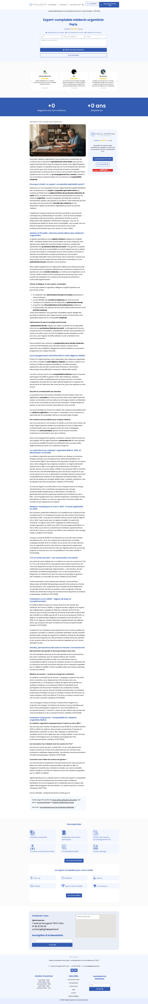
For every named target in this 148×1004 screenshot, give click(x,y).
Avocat (99, 878)
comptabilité (54, 318)
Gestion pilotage (99, 851)
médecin (33, 198)
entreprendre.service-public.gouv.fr (56, 793)
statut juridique (76, 216)
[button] (117, 81)
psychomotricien (43, 802)
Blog (83, 4)
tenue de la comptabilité (58, 223)
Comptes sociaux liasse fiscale (42, 851)
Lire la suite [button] (44, 88)
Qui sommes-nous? (75, 4)
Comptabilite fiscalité (70, 851)
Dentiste (37, 886)
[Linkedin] (75, 970)
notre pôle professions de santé (64, 800)
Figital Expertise (34, 122)
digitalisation (35, 397)
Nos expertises (52, 4)
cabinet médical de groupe (63, 802)
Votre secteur (63, 4)
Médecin (68, 878)
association (45, 433)
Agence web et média (73, 886)
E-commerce (102, 886)
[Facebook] (72, 970)
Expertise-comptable (38, 837)
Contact (73, 993)
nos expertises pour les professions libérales (57, 807)
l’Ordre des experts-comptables (44, 252)
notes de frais (59, 384)
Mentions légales (73, 996)
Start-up (37, 878)
